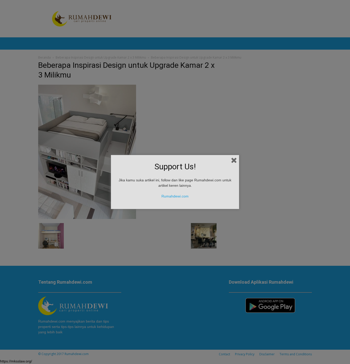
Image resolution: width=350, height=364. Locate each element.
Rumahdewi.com (175, 196)
